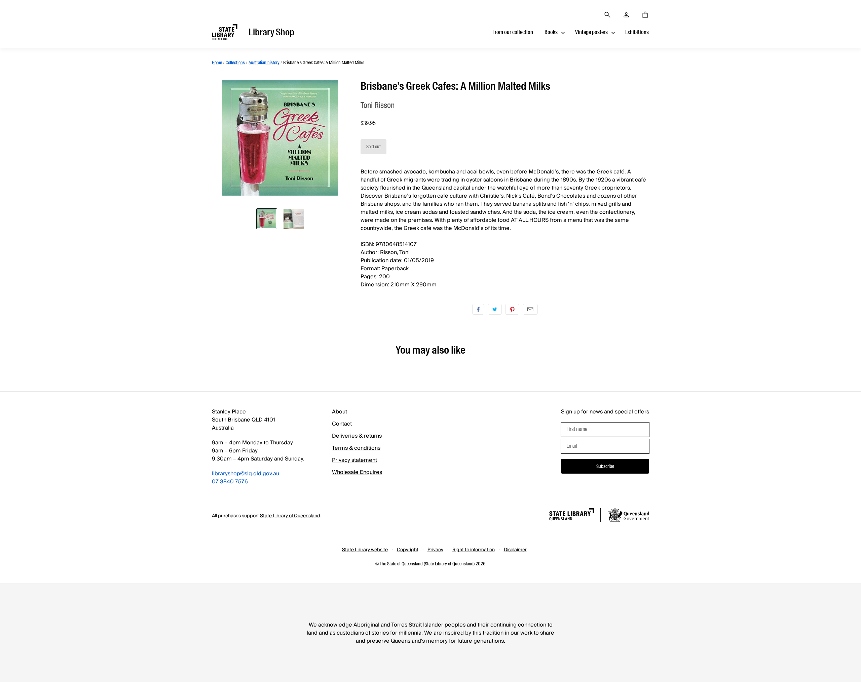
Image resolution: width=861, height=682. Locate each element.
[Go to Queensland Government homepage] (628, 516)
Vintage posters (591, 32)
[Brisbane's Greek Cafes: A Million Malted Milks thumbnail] (267, 219)
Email (530, 309)
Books (551, 32)
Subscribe (605, 466)
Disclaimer (515, 550)
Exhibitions (637, 32)
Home (217, 62)
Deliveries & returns (357, 436)
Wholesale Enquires (357, 472)
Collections (235, 62)
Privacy (435, 550)
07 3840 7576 (230, 481)
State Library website (365, 550)
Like (478, 309)
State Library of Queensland (290, 516)
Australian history (264, 62)
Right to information (473, 550)
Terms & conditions (356, 448)
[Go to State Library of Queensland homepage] (571, 515)
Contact (342, 424)
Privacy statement (354, 460)
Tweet (495, 309)
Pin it (512, 309)
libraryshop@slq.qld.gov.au (245, 473)
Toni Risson (378, 105)
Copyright (407, 550)
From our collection (512, 32)
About (339, 411)
